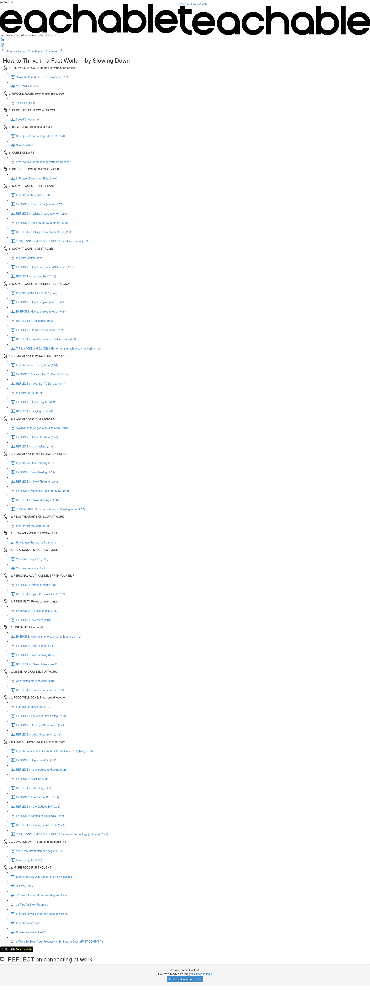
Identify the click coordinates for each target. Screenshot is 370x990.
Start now (50, 35)
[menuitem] (2, 46)
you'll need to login (200, 974)
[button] (2, 40)
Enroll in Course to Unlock (185, 979)
